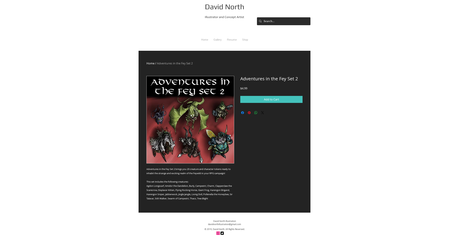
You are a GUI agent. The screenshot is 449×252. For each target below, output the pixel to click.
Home (150, 63)
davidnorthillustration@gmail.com (224, 224)
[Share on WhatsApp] (256, 113)
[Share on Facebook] (242, 113)
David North (224, 6)
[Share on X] (262, 113)
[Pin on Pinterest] (249, 113)
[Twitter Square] (222, 233)
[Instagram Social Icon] (218, 233)
